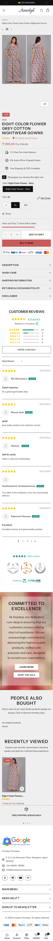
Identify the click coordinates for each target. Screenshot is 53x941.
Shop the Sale (26, 675)
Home (4, 19)
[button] (6, 2)
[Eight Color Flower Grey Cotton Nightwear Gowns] (13, 774)
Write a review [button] (27, 349)
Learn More (26, 667)
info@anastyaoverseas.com (19, 869)
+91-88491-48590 (15, 865)
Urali (4, 119)
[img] (9, 371)
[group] (26, 59)
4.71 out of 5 (34, 319)
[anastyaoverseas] (26, 10)
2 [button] (23, 541)
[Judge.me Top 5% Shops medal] (40, 568)
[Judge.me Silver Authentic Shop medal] (13, 568)
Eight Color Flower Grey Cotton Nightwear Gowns (12, 795)
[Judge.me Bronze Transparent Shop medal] (26, 568)
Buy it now (26, 243)
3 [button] (27, 541)
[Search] (41, 10)
